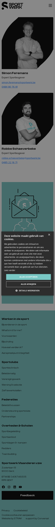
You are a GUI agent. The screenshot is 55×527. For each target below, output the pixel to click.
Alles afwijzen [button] (28, 284)
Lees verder (9, 270)
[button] (27, 290)
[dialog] (27, 263)
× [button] (49, 235)
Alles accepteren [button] (28, 277)
